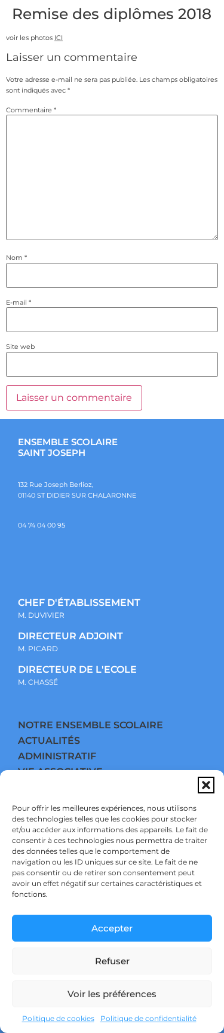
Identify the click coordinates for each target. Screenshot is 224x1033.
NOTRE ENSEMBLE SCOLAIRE (90, 725)
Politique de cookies (58, 1018)
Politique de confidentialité (148, 1018)
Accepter (112, 928)
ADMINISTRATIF (57, 756)
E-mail (18, 302)
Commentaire (31, 110)
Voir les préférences (112, 994)
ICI (58, 37)
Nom (16, 258)
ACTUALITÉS (49, 740)
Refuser (112, 961)
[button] (206, 785)
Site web (20, 347)
